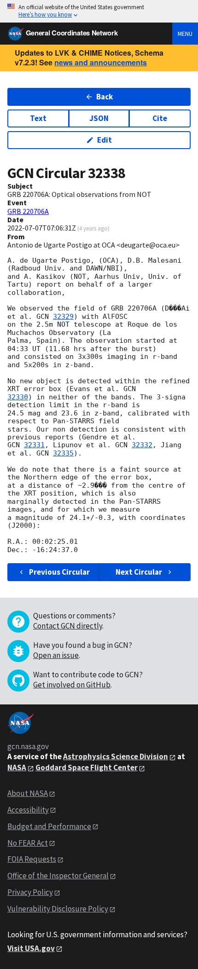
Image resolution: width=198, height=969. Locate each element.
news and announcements (100, 62)
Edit (104, 140)
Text (38, 118)
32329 (63, 316)
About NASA (27, 793)
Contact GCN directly (67, 626)
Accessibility (28, 810)
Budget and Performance (49, 826)
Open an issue (56, 655)
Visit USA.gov (31, 948)
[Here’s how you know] (99, 11)
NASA (16, 767)
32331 (34, 445)
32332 (142, 445)
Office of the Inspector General (58, 876)
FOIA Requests (31, 859)
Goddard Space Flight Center (86, 767)
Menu (185, 33)
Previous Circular (59, 572)
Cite (159, 118)
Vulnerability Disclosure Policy (57, 909)
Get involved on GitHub (72, 685)
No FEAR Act (27, 843)
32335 (63, 453)
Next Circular (139, 572)
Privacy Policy (30, 892)
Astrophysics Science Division (115, 756)
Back (104, 97)
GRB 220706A (28, 211)
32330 (17, 397)
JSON (99, 118)
